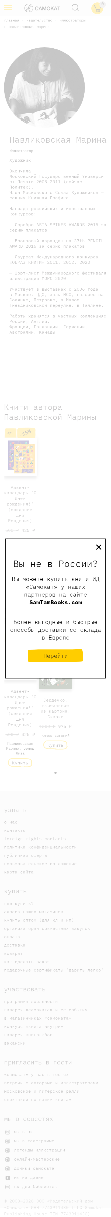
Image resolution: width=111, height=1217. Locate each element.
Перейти (55, 655)
